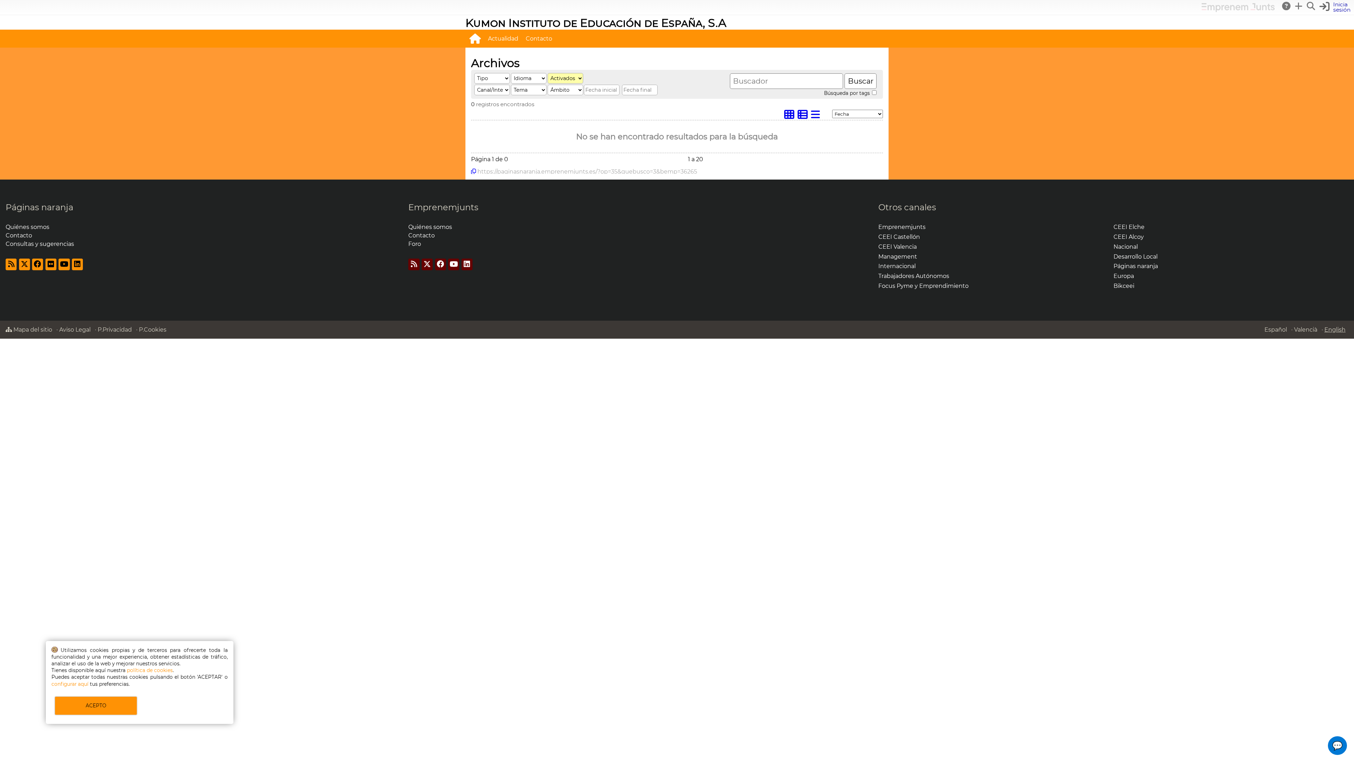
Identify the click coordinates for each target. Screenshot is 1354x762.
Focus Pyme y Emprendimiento (923, 286)
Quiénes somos (27, 227)
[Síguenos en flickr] (50, 264)
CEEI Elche (1129, 227)
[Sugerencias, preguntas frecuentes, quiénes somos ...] (1286, 6)
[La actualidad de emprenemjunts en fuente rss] (413, 264)
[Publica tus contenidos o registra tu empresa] (1299, 6)
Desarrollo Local (1136, 256)
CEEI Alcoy (1129, 237)
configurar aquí (70, 684)
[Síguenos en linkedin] (77, 264)
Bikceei (1124, 286)
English (1335, 329)
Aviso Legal (75, 329)
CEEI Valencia (897, 246)
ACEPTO (96, 705)
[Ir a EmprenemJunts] (1238, 10)
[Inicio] (475, 38)
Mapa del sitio (32, 329)
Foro (414, 244)
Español (1275, 329)
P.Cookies (152, 329)
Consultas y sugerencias (40, 244)
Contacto (539, 38)
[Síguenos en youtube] (64, 264)
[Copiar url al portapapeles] (473, 171)
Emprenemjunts (443, 207)
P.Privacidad (115, 329)
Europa (1124, 276)
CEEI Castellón (899, 237)
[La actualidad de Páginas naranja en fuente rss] (11, 264)
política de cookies (150, 670)
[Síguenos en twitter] (24, 264)
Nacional (1126, 246)
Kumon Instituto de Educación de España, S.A (595, 23)
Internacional (897, 266)
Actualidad (503, 38)
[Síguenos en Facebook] (37, 264)
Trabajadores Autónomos (913, 276)
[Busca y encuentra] (1311, 6)
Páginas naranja (39, 207)
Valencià (1305, 329)
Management (897, 256)
